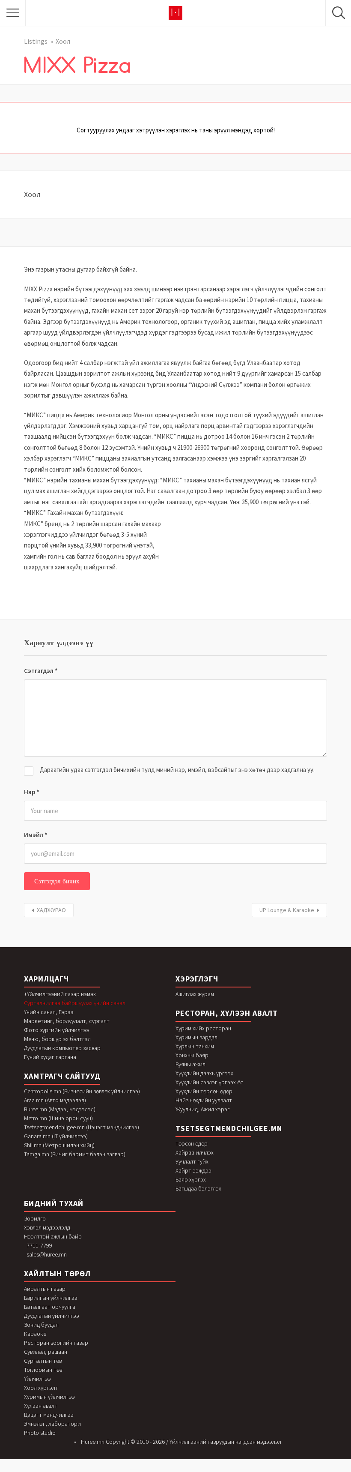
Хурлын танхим (195, 1046)
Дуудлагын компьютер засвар (62, 1048)
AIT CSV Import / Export (211, 1470)
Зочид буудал (41, 1324)
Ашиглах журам (195, 994)
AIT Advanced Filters (139, 1470)
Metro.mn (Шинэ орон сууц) (58, 1118)
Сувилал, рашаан (45, 1351)
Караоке (35, 1333)
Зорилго (35, 1218)
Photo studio (40, 1432)
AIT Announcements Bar (158, 1470)
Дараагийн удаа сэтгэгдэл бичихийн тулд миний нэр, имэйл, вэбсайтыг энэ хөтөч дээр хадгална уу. (177, 770)
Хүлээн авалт (40, 1405)
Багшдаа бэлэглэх (198, 1188)
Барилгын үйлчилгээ (50, 1297)
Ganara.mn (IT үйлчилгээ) (56, 1136)
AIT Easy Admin (220, 1470)
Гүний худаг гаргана (50, 1057)
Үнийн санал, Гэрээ (49, 1012)
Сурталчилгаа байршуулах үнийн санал (74, 1003)
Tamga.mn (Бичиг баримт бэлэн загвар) (74, 1154)
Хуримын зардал (196, 1037)
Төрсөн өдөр (192, 1143)
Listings (36, 41)
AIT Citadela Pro (184, 1470)
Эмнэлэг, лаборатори (52, 1423)
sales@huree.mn (47, 1254)
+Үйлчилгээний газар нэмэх (60, 994)
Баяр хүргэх (191, 1179)
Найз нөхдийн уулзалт (204, 1100)
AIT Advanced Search (148, 1470)
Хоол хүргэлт (41, 1387)
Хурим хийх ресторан (203, 1028)
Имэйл (36, 835)
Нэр (31, 792)
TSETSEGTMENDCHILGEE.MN (229, 1128)
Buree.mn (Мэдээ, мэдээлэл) (59, 1109)
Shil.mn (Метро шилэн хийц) (59, 1145)
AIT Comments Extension (200, 1470)
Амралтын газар (44, 1288)
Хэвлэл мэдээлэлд (47, 1227)
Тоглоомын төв (43, 1369)
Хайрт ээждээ (193, 1170)
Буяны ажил (190, 1064)
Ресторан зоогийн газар (56, 1342)
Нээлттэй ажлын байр (53, 1236)
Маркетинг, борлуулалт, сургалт (67, 1021)
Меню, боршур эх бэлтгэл (57, 1039)
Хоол (63, 41)
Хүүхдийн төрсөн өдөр (204, 1091)
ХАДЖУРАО (51, 910)
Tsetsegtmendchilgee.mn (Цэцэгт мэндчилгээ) (81, 1127)
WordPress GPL (131, 1470)
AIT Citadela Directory (176, 1470)
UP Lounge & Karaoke (286, 910)
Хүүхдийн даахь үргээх (204, 1073)
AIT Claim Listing (192, 1470)
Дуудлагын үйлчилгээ (51, 1315)
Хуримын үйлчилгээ (49, 1396)
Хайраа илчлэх (195, 1152)
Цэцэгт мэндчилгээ (49, 1414)
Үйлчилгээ (37, 1378)
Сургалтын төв (43, 1360)
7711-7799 (39, 1245)
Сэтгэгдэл (41, 671)
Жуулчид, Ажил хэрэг (203, 1109)
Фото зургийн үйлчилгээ (56, 1030)
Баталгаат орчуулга (49, 1306)
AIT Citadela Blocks (167, 1470)
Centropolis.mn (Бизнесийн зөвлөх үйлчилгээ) (82, 1091)
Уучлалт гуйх (192, 1161)
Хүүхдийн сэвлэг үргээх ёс (209, 1082)
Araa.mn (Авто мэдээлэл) (55, 1100)
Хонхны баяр (192, 1055)
